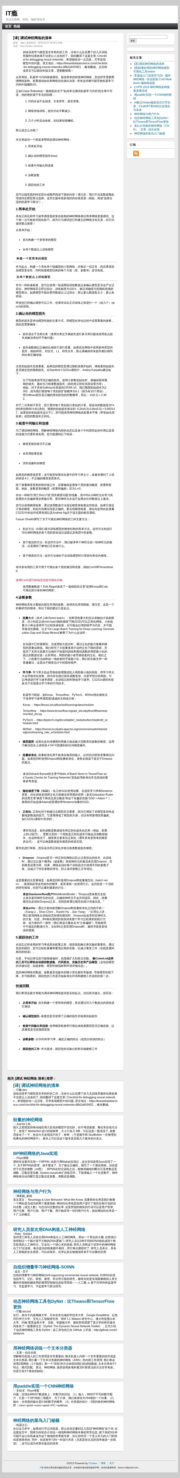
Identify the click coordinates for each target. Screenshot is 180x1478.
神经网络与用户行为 (32, 1191)
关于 (111, 1463)
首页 (8, 26)
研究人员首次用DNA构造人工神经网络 (49, 1229)
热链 (17, 26)
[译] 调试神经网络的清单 (36, 1085)
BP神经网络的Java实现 (35, 1153)
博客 (103, 1463)
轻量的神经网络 (28, 1119)
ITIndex (93, 1463)
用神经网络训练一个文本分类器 (42, 1348)
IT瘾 (12, 13)
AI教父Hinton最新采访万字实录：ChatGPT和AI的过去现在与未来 (151, 106)
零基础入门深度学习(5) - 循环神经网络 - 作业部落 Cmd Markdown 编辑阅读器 (152, 79)
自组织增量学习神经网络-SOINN (43, 1267)
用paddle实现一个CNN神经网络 (43, 1386)
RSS (136, 153)
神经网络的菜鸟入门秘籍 (36, 1420)
